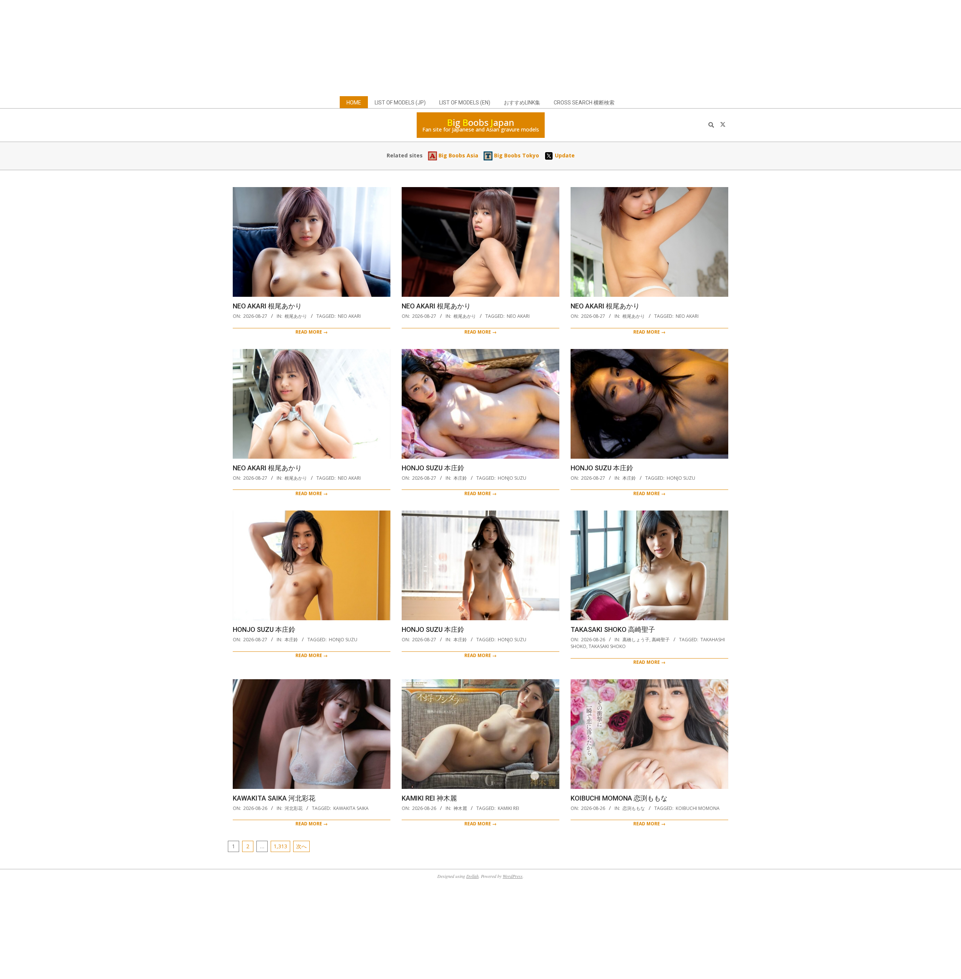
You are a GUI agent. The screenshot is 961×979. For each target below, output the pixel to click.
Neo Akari (349, 316)
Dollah (472, 876)
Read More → (311, 332)
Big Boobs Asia (457, 155)
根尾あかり (296, 316)
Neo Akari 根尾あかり (267, 306)
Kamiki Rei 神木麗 (429, 798)
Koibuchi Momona (698, 808)
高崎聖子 (661, 639)
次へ (301, 846)
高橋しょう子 (635, 639)
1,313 (280, 846)
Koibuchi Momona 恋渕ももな (619, 798)
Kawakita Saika (351, 808)
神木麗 (460, 808)
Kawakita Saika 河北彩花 (274, 798)
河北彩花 (294, 808)
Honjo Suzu (512, 478)
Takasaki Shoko (607, 646)
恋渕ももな (633, 808)
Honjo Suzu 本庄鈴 (433, 468)
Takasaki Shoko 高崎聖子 (613, 629)
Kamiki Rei (508, 808)
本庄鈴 (460, 478)
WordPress (513, 876)
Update (564, 155)
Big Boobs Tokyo (516, 155)
